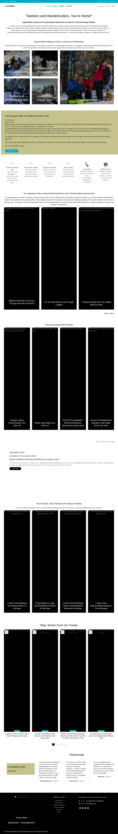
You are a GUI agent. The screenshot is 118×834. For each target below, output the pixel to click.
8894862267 (100, 801)
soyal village (17, 731)
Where (69, 6)
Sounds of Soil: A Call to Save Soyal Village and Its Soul (17, 735)
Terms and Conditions (59, 805)
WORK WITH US (59, 800)
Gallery (112, 1)
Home (48, 6)
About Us (100, 1)
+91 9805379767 (90, 801)
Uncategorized (45, 731)
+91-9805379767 (12, 1)
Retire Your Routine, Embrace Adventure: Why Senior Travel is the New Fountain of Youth (73, 736)
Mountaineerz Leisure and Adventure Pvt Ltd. (92, 797)
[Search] (106, 6)
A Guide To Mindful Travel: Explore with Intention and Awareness (45, 736)
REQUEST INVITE (11, 150)
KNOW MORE (15, 468)
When (61, 6)
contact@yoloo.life (90, 803)
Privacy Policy (59, 803)
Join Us (59, 812)
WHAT (55, 6)
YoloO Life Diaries (59, 807)
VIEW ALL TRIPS (108, 313)
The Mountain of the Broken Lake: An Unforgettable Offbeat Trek (101, 736)
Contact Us (106, 1)
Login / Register (101, 6)
